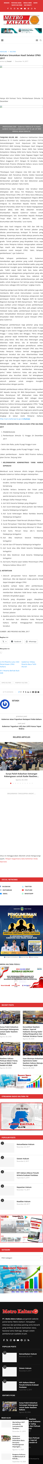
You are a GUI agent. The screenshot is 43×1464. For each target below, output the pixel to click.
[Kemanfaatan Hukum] (7, 1148)
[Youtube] (21, 8)
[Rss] (35, 8)
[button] (2, 763)
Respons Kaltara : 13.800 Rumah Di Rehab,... (19, 1456)
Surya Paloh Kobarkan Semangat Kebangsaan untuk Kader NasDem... (21, 775)
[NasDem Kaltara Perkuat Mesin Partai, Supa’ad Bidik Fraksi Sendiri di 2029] (10, 1048)
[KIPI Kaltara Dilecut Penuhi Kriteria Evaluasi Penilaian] (7, 1176)
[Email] (25, 8)
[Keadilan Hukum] (7, 1205)
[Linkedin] (18, 8)
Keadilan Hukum (23, 1201)
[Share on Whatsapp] (30, 692)
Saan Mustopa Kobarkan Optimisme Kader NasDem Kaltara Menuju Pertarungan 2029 (33, 1062)
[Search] (40, 40)
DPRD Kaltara (6, 683)
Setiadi (9, 61)
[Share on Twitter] (26, 692)
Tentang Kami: (16, 3)
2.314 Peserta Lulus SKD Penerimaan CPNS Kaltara (9, 664)
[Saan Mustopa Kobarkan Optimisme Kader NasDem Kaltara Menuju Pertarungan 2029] (33, 1048)
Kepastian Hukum (24, 1187)
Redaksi (6, 3)
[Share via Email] (38, 692)
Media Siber (27, 3)
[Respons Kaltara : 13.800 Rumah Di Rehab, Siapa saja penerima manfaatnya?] (6, 1456)
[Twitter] (11, 8)
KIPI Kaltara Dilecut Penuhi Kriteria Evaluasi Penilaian (28, 1174)
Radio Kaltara (17, 5)
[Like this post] (21, 692)
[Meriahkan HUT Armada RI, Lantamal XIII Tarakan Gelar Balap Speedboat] (6, 1424)
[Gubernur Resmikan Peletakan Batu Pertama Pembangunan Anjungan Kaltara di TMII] (6, 1438)
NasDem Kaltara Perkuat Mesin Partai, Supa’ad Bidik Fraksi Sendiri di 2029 (9, 1062)
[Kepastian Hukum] (7, 1190)
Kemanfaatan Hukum (25, 1144)
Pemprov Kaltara (21, 683)
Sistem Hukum (23, 1158)
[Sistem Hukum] (7, 1162)
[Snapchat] (28, 8)
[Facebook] (7, 8)
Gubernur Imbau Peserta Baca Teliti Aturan (29, 664)
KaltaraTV (28, 5)
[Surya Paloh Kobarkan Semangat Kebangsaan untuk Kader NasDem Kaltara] (21, 756)
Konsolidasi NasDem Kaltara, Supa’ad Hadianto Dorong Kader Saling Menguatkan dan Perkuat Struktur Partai (32, 1031)
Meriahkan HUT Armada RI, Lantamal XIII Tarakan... (18, 1425)
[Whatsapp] (31, 8)
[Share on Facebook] (23, 692)
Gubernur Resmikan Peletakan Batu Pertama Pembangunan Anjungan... (18, 1441)
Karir (35, 3)
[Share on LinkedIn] (28, 692)
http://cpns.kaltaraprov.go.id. (15, 419)
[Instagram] (14, 8)
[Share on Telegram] (33, 692)
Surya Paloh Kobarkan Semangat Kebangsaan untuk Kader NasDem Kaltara (9, 1030)
